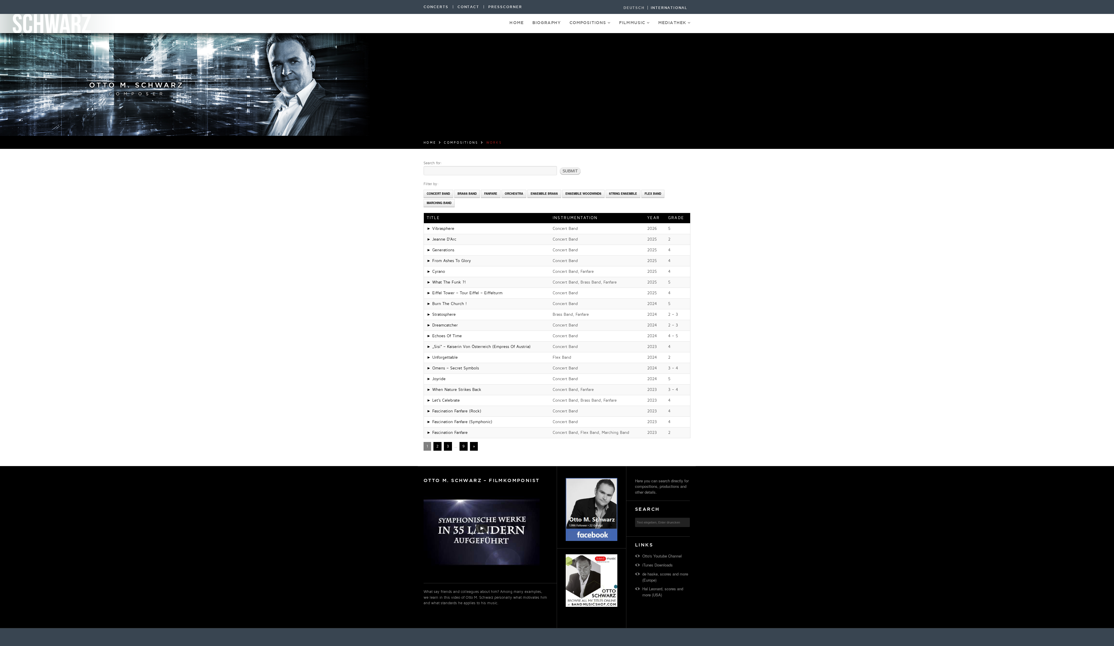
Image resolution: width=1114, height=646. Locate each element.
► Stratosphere (441, 314)
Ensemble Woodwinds (583, 194)
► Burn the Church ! (447, 304)
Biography (546, 22)
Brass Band (467, 194)
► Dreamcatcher (442, 325)
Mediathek (672, 22)
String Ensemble (623, 194)
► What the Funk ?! (446, 282)
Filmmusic (632, 22)
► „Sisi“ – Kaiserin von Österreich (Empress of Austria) (479, 346)
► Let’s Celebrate (443, 400)
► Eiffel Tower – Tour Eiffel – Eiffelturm (464, 293)
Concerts (436, 6)
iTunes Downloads (657, 565)
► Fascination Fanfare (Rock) (454, 411)
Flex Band (653, 194)
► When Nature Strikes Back (454, 389)
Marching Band (439, 203)
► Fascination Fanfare (447, 432)
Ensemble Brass (544, 194)
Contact (468, 6)
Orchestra (514, 194)
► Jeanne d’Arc (441, 239)
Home (516, 22)
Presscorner (505, 6)
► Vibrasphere (440, 228)
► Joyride (436, 379)
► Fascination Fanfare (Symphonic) (459, 422)
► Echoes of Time (444, 336)
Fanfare (490, 194)
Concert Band (438, 194)
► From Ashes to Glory (449, 261)
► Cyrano (436, 271)
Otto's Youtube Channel (662, 556)
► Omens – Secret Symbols (453, 368)
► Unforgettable (442, 357)
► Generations (440, 250)
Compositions (587, 22)
